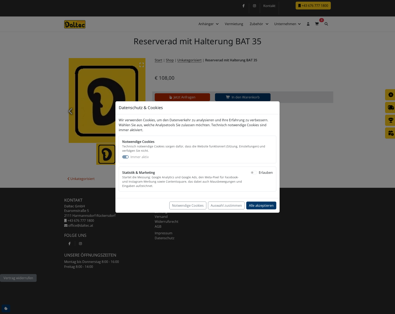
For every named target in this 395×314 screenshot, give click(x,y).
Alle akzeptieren (261, 205)
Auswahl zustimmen (226, 205)
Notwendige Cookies (188, 205)
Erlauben (266, 172)
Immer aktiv (139, 157)
